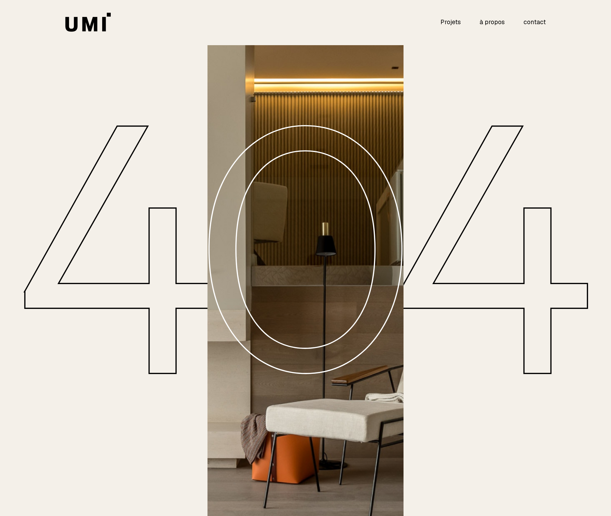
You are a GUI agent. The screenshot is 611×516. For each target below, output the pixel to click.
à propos (492, 22)
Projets (450, 22)
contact (534, 22)
